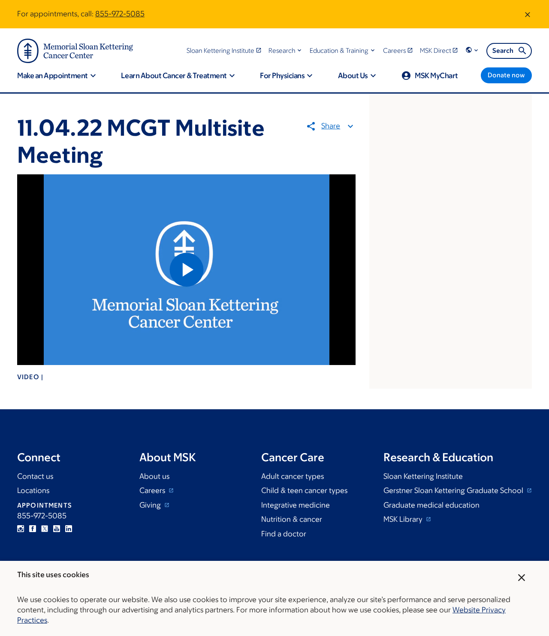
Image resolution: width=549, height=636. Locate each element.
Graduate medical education (431, 505)
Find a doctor (283, 533)
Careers (153, 490)
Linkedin (68, 528)
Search (502, 50)
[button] (285, 50)
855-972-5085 (120, 13)
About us (154, 476)
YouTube (56, 528)
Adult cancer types (292, 476)
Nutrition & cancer (291, 519)
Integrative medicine (295, 505)
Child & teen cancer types (304, 490)
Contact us (35, 476)
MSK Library (403, 519)
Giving (151, 505)
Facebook (32, 528)
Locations (33, 490)
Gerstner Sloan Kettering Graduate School (454, 490)
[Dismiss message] (527, 14)
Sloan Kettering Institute (423, 476)
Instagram (20, 528)
